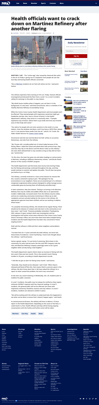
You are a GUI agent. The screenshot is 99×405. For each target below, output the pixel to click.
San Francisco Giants (56, 338)
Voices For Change (88, 353)
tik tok (93, 398)
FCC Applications (55, 390)
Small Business (5, 369)
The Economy (5, 367)
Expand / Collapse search (96, 3)
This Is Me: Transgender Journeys (89, 347)
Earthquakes (37, 340)
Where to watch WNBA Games (40, 384)
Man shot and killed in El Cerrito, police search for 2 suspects (80, 102)
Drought (4, 337)
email (80, 398)
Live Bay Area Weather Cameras (40, 334)
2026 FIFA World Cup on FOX (57, 332)
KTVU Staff (53, 367)
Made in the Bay (87, 339)
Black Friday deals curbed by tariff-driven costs (72, 88)
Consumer (4, 342)
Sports (53, 329)
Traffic (19, 333)
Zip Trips (20, 331)
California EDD (70, 331)
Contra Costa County (36, 133)
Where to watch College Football (40, 368)
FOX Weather (37, 345)
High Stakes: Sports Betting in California (90, 337)
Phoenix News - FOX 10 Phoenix (24, 369)
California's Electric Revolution (88, 332)
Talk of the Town (87, 345)
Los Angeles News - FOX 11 (24, 366)
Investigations (72, 329)
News (41, 313)
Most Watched (70, 71)
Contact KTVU (54, 371)
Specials (86, 329)
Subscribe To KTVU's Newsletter (56, 384)
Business (4, 340)
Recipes (20, 337)
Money (4, 363)
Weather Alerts (38, 331)
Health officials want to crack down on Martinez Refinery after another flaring (33, 66)
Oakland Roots (54, 342)
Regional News (23, 363)
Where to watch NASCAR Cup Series (40, 373)
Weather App (37, 344)
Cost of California (71, 335)
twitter (96, 398)
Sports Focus (86, 343)
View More (84, 71)
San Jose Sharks (55, 347)
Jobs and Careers (55, 369)
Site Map (53, 386)
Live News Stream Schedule (55, 378)
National (4, 333)
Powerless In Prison (72, 337)
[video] (84, 76)
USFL (52, 351)
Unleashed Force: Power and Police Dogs (73, 339)
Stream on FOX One (41, 363)
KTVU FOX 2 (22, 33)
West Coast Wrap (6, 346)
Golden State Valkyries (56, 340)
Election (4, 350)
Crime (3, 335)
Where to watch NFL (39, 365)
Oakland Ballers (55, 344)
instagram (89, 398)
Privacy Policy (78, 63)
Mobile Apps (54, 381)
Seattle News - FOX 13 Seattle (23, 372)
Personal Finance (6, 365)
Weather (37, 329)
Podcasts (4, 344)
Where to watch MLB (39, 371)
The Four (85, 334)
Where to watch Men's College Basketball (40, 378)
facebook (86, 398)
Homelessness (70, 333)
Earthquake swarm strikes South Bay (71, 75)
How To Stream (55, 365)
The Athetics (54, 345)
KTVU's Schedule (55, 376)
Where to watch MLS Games (39, 388)
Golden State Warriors (56, 336)
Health (33, 313)
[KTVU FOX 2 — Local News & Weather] (7, 3)
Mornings (21, 329)
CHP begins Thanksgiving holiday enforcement (71, 82)
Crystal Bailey (15, 33)
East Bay (25, 313)
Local (3, 331)
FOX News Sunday (6, 348)
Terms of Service (77, 64)
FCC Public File (54, 388)
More (61, 3)
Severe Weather (38, 342)
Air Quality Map (38, 336)
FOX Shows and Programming (55, 373)
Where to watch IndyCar (40, 376)
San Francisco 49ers (56, 334)
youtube (83, 398)
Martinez (28, 33)
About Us (54, 363)
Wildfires (4, 339)
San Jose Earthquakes (56, 349)
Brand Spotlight (87, 359)
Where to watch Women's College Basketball (40, 381)
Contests (20, 335)
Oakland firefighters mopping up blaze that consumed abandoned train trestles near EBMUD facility (80, 119)
